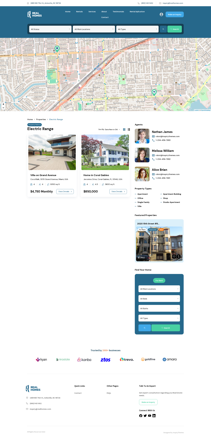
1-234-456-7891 (163, 178)
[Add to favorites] (174, 256)
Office (140, 198)
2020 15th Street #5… (148, 223)
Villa (139, 206)
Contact (105, 17)
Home (67, 11)
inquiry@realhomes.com (173, 3)
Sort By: (101, 129)
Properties (41, 119)
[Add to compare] (179, 256)
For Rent (142, 230)
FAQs (109, 393)
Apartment (142, 194)
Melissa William (163, 151)
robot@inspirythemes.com (167, 136)
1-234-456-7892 (163, 159)
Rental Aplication (137, 11)
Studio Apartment (171, 202)
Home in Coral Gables (96, 175)
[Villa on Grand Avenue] (154, 92)
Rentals (79, 11)
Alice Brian (159, 170)
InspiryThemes (178, 432)
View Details (63, 191)
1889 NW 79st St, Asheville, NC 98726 (45, 3)
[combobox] (50, 29)
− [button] (3, 107)
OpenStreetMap (205, 110)
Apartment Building (172, 194)
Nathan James (162, 132)
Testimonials (118, 11)
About (104, 11)
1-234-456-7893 (163, 140)
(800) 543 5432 (147, 3)
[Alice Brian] (142, 174)
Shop (165, 198)
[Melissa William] (142, 155)
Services (92, 11)
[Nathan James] (142, 136)
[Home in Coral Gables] (57, 49)
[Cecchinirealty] (34, 14)
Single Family (143, 202)
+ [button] (3, 104)
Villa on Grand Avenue (43, 175)
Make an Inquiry (174, 14)
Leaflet (197, 110)
